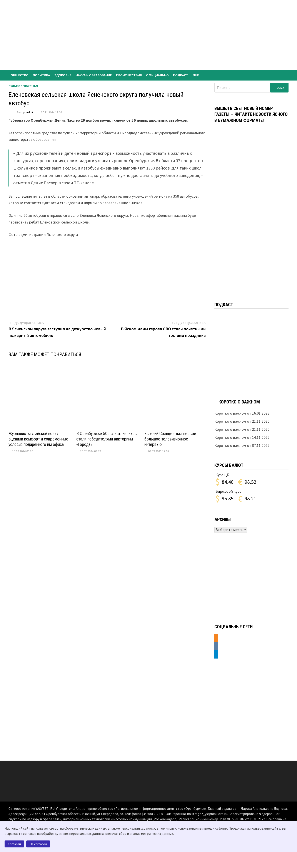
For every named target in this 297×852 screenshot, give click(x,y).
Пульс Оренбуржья (23, 86)
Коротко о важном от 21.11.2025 (241, 421)
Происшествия (129, 75)
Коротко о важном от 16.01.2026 (241, 413)
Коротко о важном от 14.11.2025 (241, 437)
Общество (19, 75)
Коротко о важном (239, 402)
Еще (195, 75)
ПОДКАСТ (180, 75)
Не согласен (38, 844)
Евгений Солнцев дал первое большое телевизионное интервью (170, 439)
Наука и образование (94, 75)
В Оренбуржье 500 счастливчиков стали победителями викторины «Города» (106, 439)
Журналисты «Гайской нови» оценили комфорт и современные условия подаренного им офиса (38, 439)
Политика (41, 75)
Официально (157, 75)
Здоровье (62, 75)
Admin (30, 112)
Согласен (14, 844)
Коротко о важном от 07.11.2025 (241, 445)
